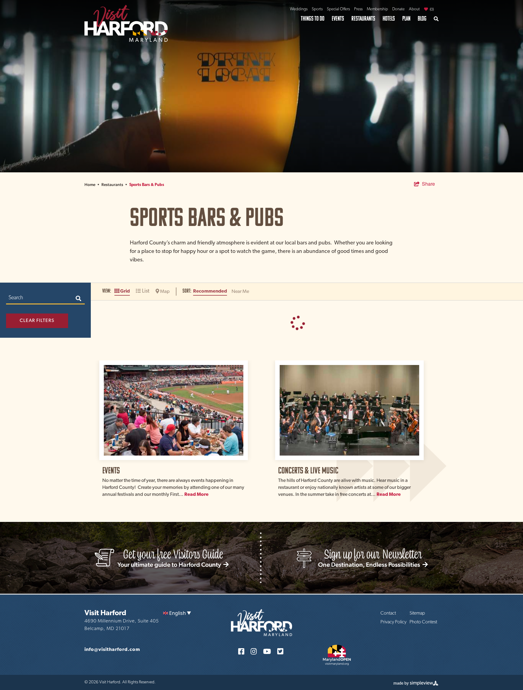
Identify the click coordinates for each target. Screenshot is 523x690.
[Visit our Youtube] (267, 651)
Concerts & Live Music (308, 470)
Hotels (389, 18)
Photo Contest (423, 622)
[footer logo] (261, 622)
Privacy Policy (393, 622)
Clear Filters (37, 320)
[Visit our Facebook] (241, 651)
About (414, 9)
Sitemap (417, 613)
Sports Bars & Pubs (146, 185)
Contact (388, 613)
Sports (317, 9)
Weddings (299, 9)
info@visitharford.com (112, 649)
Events (338, 18)
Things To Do (312, 18)
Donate (398, 9)
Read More (196, 494)
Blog (422, 18)
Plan (406, 18)
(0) (431, 10)
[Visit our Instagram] (254, 651)
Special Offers (338, 9)
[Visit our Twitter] (280, 651)
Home (92, 184)
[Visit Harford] (126, 22)
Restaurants (363, 18)
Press (358, 9)
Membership (377, 9)
